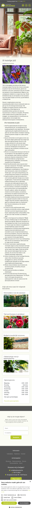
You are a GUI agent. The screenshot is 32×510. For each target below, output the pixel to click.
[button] (16, 507)
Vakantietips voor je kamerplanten (11, 357)
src (29, 5)
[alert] (16, 495)
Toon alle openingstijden (11, 401)
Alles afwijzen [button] (24, 503)
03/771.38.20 (17, 472)
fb (23, 5)
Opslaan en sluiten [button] (9, 503)
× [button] (30, 481)
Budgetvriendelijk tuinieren (14, 335)
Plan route (16, 479)
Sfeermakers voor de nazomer (14, 293)
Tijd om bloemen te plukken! (14, 314)
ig (26, 5)
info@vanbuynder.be (17, 470)
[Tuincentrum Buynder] (8, 5)
